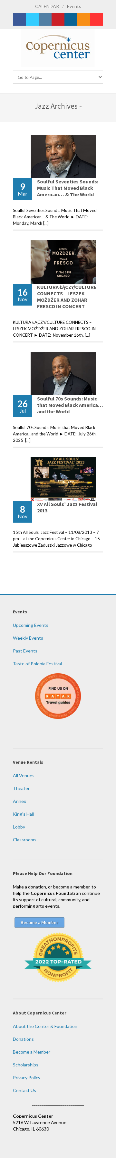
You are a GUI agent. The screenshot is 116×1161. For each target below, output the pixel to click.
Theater (21, 788)
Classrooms (24, 839)
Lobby (19, 826)
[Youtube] (96, 19)
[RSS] (83, 19)
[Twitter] (32, 19)
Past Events (25, 650)
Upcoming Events (30, 625)
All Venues (23, 775)
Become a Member (31, 1052)
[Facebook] (19, 19)
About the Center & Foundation (45, 1026)
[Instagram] (45, 19)
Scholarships (25, 1064)
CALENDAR (47, 6)
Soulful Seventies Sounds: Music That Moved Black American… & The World (67, 188)
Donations (23, 1039)
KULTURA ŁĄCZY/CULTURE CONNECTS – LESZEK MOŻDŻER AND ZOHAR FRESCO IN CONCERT (67, 296)
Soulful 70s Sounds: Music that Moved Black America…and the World (70, 405)
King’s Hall (23, 814)
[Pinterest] (58, 19)
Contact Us (24, 1090)
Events (74, 6)
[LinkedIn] (70, 19)
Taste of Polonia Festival (37, 663)
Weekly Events (28, 638)
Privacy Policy (26, 1077)
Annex (19, 801)
